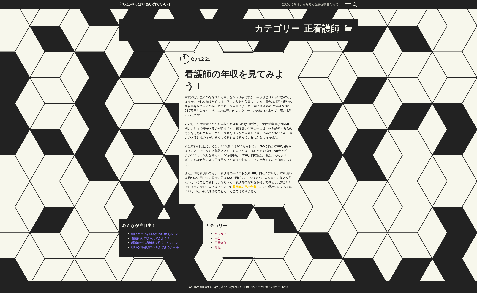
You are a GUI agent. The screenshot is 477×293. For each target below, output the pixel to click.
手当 (218, 238)
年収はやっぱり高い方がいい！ (221, 287)
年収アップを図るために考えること (155, 234)
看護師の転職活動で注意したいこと (155, 243)
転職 (218, 247)
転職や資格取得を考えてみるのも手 (155, 247)
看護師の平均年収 (244, 186)
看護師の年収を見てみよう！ (150, 238)
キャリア (221, 234)
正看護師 (221, 243)
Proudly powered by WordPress (266, 287)
